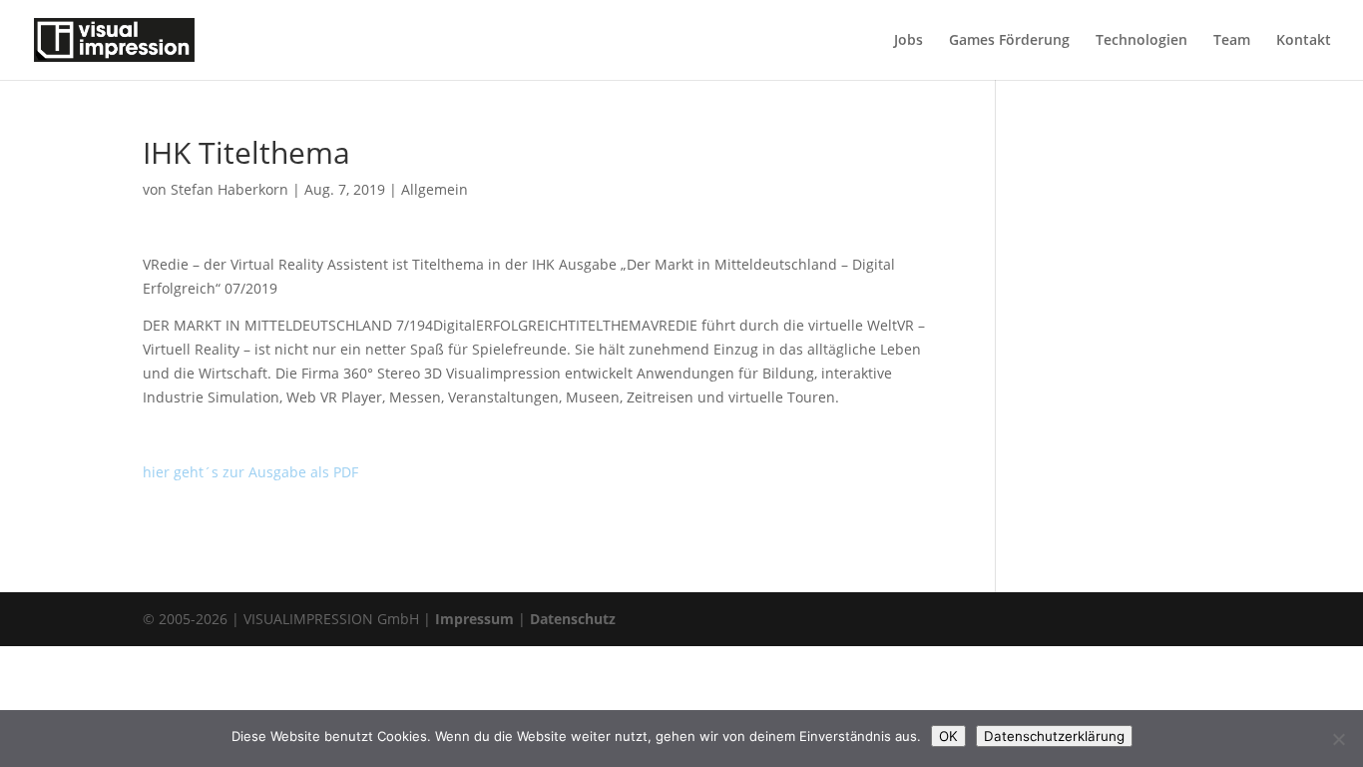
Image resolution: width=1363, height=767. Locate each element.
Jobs (908, 41)
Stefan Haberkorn (229, 189)
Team (1231, 41)
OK (948, 736)
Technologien (1141, 41)
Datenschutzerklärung (1054, 736)
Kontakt (1303, 41)
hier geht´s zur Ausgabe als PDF (250, 471)
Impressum (474, 618)
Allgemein (434, 189)
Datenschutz (573, 618)
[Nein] (1338, 739)
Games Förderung (1009, 41)
